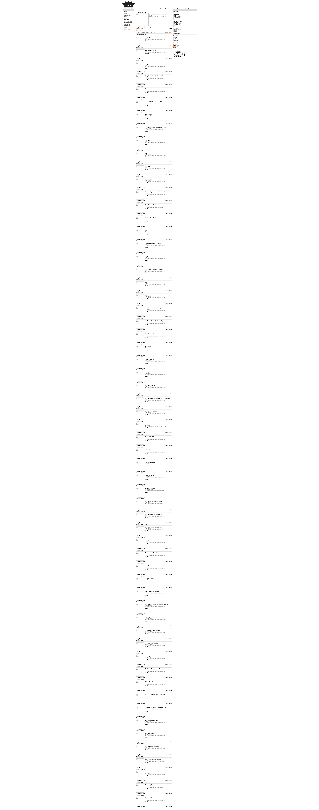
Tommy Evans (177, 27)
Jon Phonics (177, 17)
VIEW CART (194, 8)
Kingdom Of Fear (178, 21)
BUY (170, 32)
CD (141, 357)
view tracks (169, 45)
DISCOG (175, 8)
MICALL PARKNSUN (128, 22)
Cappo (175, 31)
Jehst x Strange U (178, 16)
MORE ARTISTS (127, 29)
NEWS (172, 8)
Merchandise (177, 33)
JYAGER (125, 18)
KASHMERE (126, 19)
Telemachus (177, 25)
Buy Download (141, 46)
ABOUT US (163, 8)
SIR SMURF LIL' (127, 24)
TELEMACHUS (127, 25)
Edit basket (176, 47)
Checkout (175, 46)
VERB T (125, 27)
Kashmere (176, 20)
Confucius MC (177, 13)
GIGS (187, 8)
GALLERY (180, 8)
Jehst (175, 15)
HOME (159, 8)
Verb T (175, 30)
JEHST (125, 16)
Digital (175, 37)
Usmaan (176, 28)
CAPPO (125, 13)
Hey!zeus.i (176, 14)
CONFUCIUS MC (127, 15)
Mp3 (142, 28)
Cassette (176, 40)
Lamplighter (177, 22)
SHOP (190, 8)
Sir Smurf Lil (177, 24)
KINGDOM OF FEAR (128, 21)
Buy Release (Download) (144, 27)
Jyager (175, 18)
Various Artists (177, 29)
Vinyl (144, 434)
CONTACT (168, 8)
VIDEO (184, 8)
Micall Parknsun (177, 23)
